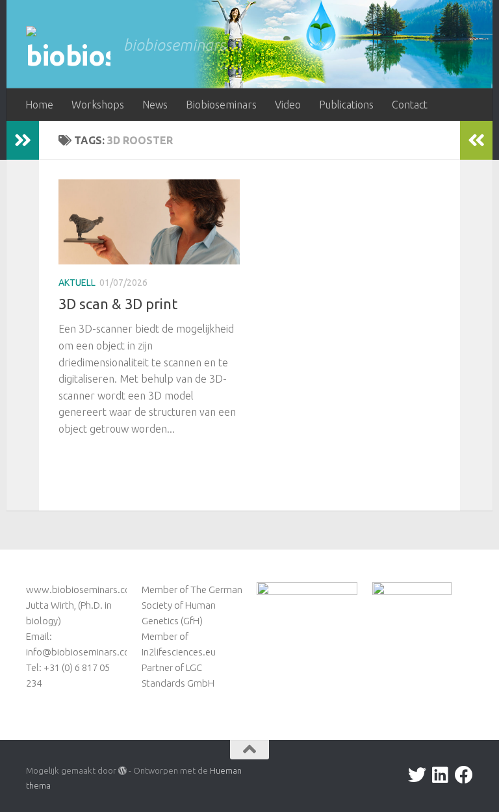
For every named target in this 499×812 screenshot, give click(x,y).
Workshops (97, 104)
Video (288, 104)
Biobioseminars (221, 104)
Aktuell (77, 282)
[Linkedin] (440, 775)
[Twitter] (417, 775)
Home (39, 104)
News (155, 104)
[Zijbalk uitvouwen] (22, 140)
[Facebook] (464, 775)
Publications (346, 104)
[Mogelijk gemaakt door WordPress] (122, 771)
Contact (410, 104)
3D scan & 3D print (117, 304)
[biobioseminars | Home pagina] (68, 49)
